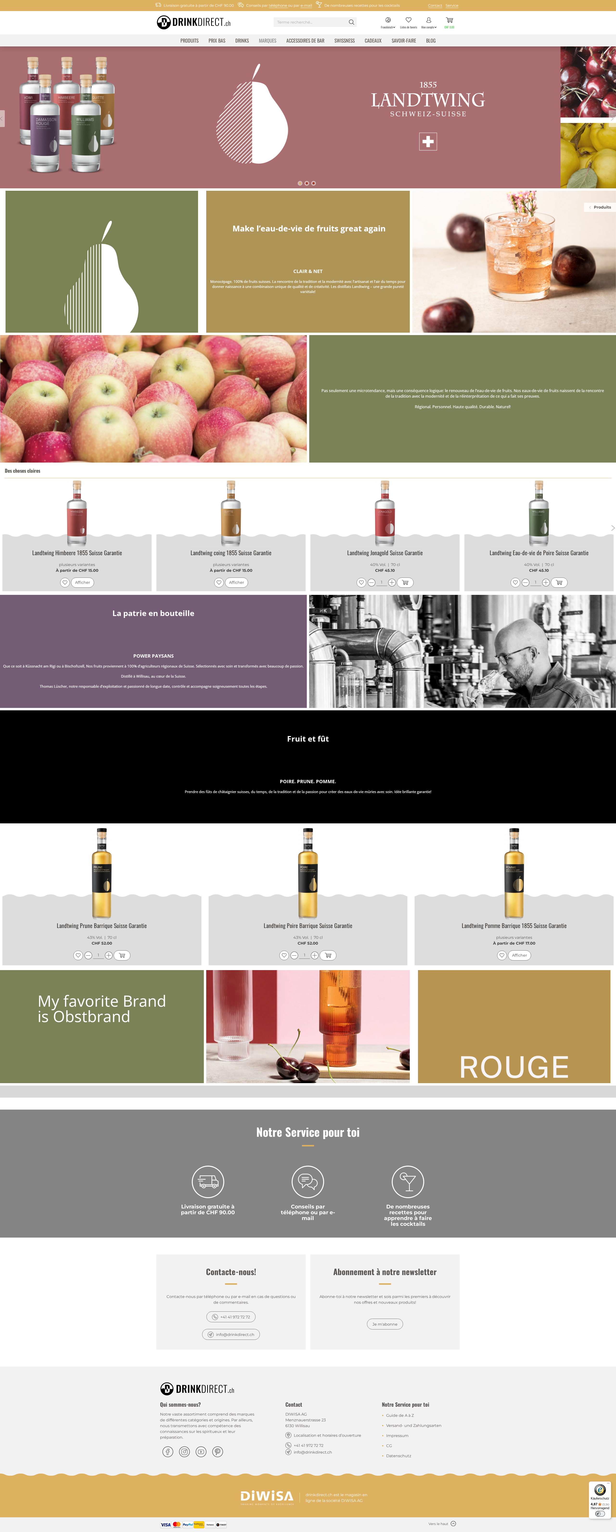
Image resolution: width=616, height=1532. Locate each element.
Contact (435, 5)
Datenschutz (398, 1456)
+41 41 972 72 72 (235, 1317)
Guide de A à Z (400, 1415)
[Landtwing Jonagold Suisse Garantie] (231, 514)
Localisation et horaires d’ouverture (327, 1435)
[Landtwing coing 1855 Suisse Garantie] (77, 514)
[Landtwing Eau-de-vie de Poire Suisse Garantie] (385, 514)
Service (452, 5)
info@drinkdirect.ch (235, 1334)
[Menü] (608, 1484)
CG (389, 1445)
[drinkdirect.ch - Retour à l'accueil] (187, 21)
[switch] (600, 1514)
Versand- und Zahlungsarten (414, 1425)
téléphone (278, 5)
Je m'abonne (385, 1324)
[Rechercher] (351, 22)
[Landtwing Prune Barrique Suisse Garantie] (101, 874)
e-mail (306, 5)
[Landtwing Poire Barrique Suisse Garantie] (308, 874)
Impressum (397, 1435)
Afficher (83, 582)
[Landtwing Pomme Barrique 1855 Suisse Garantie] (514, 874)
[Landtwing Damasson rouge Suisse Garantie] (539, 514)
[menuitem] (315, 22)
